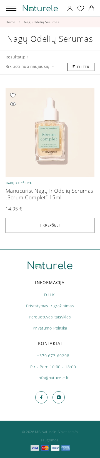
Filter (83, 66)
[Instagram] (58, 397)
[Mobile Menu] (11, 8)
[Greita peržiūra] (12, 103)
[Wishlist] (80, 9)
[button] (50, 225)
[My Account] (70, 8)
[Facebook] (41, 397)
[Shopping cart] (91, 9)
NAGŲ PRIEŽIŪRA (19, 183)
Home (10, 22)
